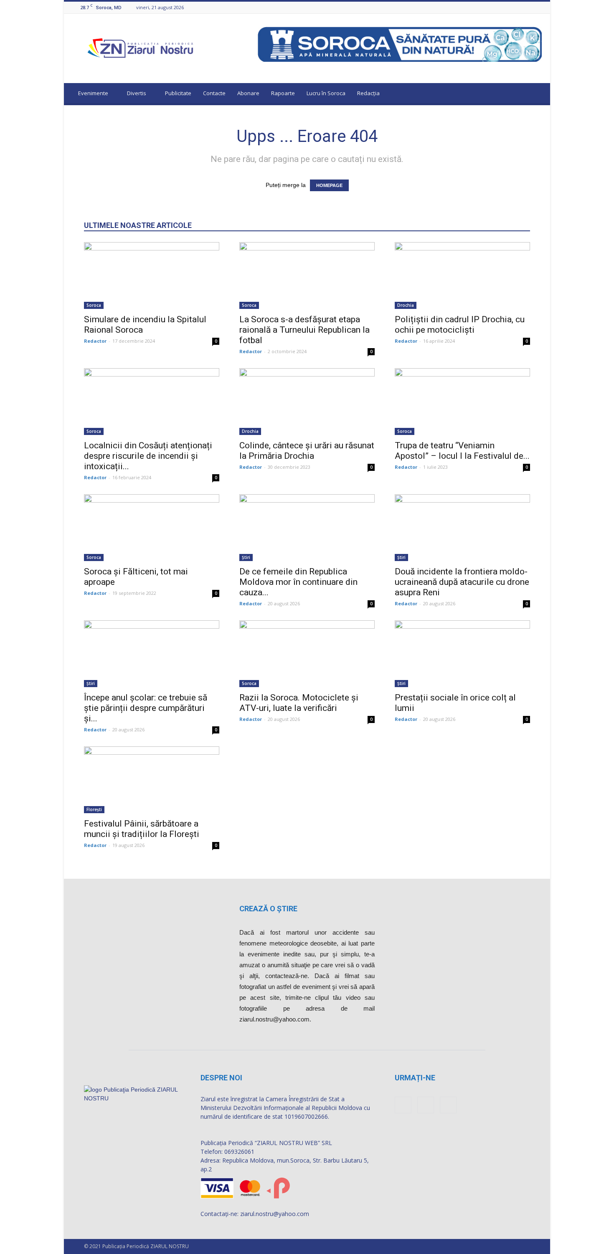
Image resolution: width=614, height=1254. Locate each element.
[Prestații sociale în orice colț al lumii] (462, 653)
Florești (94, 809)
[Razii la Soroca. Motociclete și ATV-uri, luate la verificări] (307, 653)
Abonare (248, 93)
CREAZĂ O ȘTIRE (268, 908)
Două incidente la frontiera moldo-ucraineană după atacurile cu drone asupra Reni (462, 581)
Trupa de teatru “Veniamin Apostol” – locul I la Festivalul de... (462, 450)
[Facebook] (516, 7)
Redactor (95, 341)
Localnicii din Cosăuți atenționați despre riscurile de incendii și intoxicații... (148, 455)
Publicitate (178, 93)
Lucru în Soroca (326, 93)
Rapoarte (283, 93)
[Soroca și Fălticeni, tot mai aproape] (151, 527)
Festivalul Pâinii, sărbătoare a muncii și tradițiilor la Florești (141, 829)
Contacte (214, 93)
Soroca (93, 305)
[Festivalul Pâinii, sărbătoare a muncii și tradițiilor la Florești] (151, 779)
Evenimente (93, 93)
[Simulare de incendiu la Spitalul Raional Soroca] (151, 275)
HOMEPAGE (329, 185)
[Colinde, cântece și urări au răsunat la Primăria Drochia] (307, 401)
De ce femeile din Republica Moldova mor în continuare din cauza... (298, 581)
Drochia (405, 305)
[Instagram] (526, 7)
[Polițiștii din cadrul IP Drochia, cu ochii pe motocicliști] (462, 275)
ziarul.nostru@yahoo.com (274, 1214)
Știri (246, 557)
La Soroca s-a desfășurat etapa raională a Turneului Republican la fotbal (304, 329)
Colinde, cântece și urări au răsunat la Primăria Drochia (306, 450)
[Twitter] (537, 7)
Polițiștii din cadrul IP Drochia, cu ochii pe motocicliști (460, 324)
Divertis (136, 93)
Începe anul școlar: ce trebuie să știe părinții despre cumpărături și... (145, 708)
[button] (536, 94)
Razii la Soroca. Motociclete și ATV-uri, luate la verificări (298, 703)
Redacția (368, 93)
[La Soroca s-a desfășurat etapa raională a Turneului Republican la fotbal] (307, 275)
